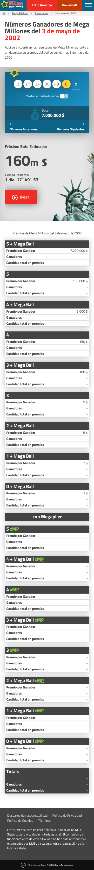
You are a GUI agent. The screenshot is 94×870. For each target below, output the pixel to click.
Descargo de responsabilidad (27, 815)
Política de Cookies (20, 820)
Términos (44, 820)
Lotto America (42, 4)
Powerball (69, 4)
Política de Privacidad (67, 815)
